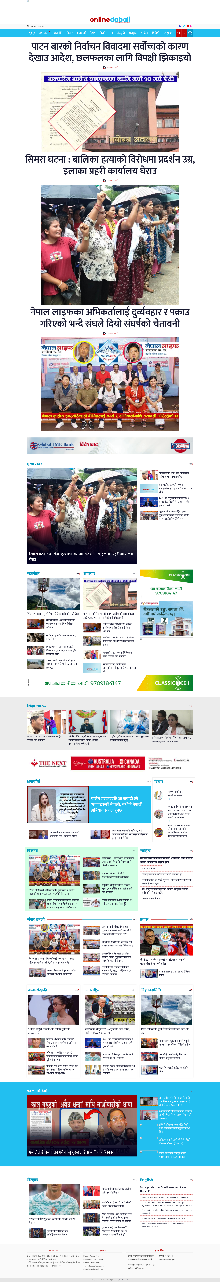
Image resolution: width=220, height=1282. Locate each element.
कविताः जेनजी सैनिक (151, 898)
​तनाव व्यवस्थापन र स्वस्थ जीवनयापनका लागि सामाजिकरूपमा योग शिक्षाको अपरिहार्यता (179, 830)
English (167, 33)
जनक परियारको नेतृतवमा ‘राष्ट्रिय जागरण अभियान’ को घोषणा (61, 972)
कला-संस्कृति (118, 33)
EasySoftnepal (123, 1280)
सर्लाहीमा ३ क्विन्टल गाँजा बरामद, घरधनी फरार (61, 637)
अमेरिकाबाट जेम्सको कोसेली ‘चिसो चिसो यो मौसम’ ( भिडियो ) (174, 1142)
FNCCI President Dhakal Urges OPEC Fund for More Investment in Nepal (163, 1225)
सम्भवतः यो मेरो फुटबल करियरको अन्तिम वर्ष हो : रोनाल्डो (118, 1056)
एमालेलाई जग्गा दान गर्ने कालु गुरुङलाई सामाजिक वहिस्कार (71, 1152)
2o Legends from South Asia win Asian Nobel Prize (163, 1189)
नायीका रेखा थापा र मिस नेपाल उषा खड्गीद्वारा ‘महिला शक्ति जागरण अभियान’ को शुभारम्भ (62, 1070)
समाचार (43, 33)
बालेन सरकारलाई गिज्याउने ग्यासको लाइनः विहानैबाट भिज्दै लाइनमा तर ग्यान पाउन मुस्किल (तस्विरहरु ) (63, 904)
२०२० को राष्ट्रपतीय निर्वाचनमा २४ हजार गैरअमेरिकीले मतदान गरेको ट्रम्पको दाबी (174, 502)
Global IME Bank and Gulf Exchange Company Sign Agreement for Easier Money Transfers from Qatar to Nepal (167, 1204)
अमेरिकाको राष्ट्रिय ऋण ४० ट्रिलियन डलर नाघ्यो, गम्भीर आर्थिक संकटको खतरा (118, 641)
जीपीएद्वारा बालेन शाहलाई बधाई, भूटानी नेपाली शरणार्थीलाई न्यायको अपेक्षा (162, 961)
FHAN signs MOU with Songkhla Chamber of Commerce (165, 1197)
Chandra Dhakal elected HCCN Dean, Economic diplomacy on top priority (167, 1212)
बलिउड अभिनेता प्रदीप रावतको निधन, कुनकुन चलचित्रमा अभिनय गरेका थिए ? (61, 1043)
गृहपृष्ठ (32, 33)
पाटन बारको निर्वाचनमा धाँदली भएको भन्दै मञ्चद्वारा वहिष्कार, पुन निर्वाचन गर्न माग (116, 970)
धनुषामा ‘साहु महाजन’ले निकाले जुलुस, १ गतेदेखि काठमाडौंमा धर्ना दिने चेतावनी (117, 889)
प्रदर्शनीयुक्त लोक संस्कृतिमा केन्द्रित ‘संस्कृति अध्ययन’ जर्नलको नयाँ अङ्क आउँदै (165, 891)
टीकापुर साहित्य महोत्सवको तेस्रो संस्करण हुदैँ (162, 874)
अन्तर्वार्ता (81, 33)
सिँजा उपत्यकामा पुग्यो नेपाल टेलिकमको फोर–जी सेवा (53, 614)
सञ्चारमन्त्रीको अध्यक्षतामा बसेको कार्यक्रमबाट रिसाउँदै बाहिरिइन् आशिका (60, 624)
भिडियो (155, 33)
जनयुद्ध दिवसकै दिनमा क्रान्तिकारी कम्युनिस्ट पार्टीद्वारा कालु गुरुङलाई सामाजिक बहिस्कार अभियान (174, 1101)
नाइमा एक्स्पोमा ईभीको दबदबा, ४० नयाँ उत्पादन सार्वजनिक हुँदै (117, 902)
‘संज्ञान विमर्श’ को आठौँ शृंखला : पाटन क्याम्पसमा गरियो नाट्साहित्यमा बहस (166, 882)
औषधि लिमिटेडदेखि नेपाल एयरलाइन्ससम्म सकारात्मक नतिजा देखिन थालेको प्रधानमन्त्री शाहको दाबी (87, 740)
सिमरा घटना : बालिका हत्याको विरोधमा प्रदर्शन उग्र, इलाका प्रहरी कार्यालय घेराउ (110, 165)
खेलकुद (133, 33)
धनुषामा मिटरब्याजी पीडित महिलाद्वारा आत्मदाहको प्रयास (115, 875)
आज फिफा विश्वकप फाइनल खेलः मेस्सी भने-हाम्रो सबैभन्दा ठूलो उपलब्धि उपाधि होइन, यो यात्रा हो (117, 1218)
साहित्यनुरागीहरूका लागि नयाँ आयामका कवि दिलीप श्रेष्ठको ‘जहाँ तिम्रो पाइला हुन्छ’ (166, 860)
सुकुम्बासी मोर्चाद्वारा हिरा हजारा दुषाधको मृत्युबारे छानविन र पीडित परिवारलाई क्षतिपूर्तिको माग (174, 515)
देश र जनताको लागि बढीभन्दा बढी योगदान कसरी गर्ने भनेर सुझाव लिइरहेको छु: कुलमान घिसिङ (130, 834)
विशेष (93, 33)
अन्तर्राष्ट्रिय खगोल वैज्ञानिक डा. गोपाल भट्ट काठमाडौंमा (172, 1056)
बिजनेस (103, 33)
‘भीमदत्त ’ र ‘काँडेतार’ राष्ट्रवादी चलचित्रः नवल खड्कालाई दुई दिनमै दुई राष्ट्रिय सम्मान (62, 1056)
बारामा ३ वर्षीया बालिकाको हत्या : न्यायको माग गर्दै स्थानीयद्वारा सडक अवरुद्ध (61, 664)
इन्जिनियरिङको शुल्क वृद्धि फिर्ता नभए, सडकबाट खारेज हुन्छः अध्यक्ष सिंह (174, 1128)
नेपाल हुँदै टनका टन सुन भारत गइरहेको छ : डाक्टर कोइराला (172, 1155)
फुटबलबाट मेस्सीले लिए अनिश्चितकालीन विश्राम (57, 1233)
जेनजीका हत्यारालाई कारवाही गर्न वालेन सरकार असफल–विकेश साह (117, 944)
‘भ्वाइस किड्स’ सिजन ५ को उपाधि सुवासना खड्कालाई (49, 1031)
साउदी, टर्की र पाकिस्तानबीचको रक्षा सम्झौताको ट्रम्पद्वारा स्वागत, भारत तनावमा (119, 1070)
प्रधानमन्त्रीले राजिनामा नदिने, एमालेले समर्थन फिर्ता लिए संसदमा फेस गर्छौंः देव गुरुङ (175, 1115)
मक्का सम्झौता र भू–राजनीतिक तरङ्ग (177, 794)
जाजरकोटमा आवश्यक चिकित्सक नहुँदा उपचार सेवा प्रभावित (174, 475)
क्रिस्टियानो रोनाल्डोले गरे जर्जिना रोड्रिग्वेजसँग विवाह (116, 1191)
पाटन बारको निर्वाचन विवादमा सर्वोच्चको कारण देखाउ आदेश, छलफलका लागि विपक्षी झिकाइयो (110, 52)
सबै (191, 464)
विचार (69, 33)
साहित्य (144, 33)
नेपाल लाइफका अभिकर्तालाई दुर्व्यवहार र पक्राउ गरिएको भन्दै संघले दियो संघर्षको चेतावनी (110, 318)
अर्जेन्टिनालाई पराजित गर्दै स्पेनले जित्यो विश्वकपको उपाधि (116, 1204)
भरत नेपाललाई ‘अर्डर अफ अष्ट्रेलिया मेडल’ (174, 973)
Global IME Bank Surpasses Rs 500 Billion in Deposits (163, 1218)
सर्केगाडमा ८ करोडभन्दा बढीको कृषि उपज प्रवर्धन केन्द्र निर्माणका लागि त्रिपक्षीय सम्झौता (118, 862)
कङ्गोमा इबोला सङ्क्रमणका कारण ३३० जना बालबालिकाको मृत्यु (129, 738)
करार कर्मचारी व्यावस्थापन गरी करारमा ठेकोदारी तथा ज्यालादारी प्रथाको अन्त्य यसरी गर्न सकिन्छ (180, 812)
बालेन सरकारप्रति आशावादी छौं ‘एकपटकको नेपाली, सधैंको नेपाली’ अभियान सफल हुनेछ (117, 804)
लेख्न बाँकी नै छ (148, 868)
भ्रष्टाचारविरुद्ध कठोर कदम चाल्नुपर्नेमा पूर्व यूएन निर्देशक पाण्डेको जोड (175, 488)
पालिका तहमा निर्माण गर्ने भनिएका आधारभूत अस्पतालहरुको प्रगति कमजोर (172, 740)
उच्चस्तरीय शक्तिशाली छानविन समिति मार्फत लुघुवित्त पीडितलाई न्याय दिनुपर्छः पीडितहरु (116, 957)
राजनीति (58, 33)
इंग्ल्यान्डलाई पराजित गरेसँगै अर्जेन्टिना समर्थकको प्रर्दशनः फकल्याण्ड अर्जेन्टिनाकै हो (114, 1231)
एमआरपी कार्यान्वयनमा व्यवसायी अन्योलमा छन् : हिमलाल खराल (64, 834)
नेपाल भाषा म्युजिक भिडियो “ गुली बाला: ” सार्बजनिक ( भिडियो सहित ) (175, 1043)
